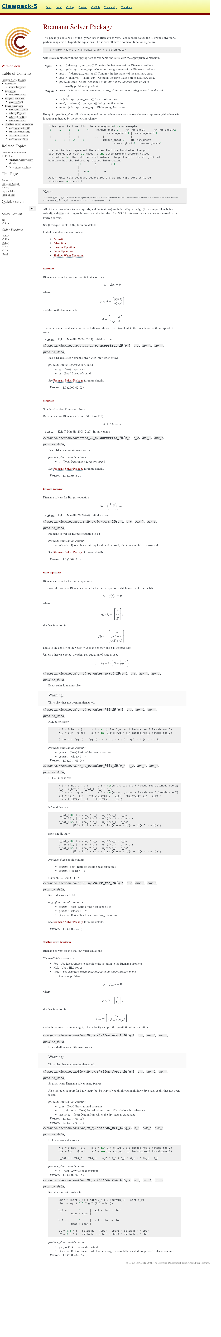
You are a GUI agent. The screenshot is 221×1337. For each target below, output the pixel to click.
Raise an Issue (8, 194)
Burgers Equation (64, 247)
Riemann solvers (23, 167)
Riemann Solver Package (14, 79)
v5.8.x (5, 250)
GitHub (95, 7)
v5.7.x (5, 246)
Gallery (70, 7)
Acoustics (59, 239)
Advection (60, 243)
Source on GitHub (11, 183)
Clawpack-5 (19, 6)
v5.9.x (5, 253)
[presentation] (112, 284)
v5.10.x (5, 235)
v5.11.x (5, 239)
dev (3, 219)
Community (110, 7)
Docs (48, 7)
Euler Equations (63, 251)
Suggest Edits (8, 191)
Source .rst (7, 180)
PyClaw (9, 156)
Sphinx (205, 1262)
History (5, 187)
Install (59, 7)
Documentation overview (14, 152)
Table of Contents (16, 73)
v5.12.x (5, 242)
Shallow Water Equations (69, 255)
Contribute (126, 7)
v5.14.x (5, 223)
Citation (83, 7)
